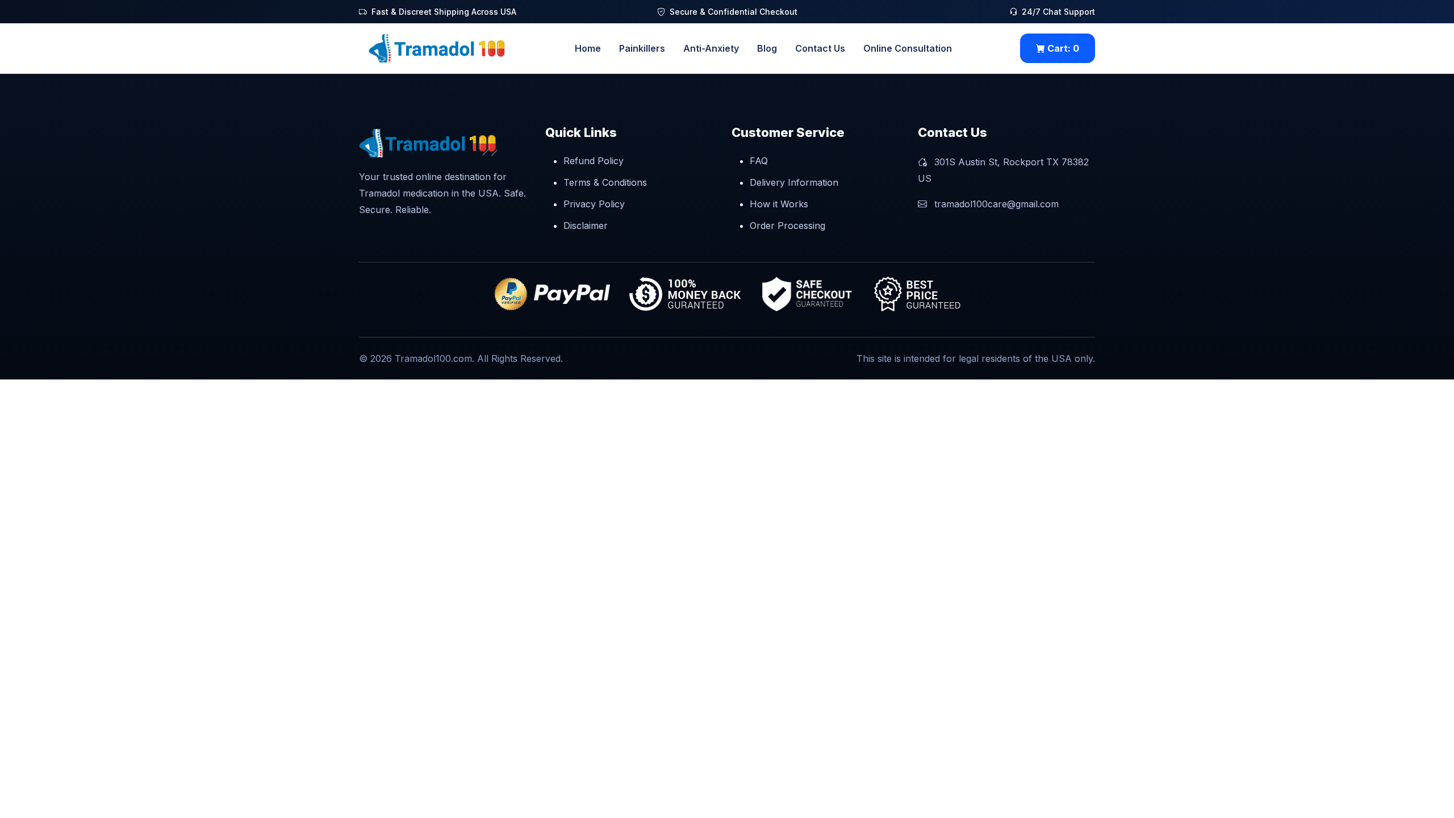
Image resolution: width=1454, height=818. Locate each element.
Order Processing (787, 225)
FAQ (759, 160)
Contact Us (820, 48)
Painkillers (642, 48)
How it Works (779, 204)
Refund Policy (593, 160)
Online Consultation (907, 48)
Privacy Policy (594, 204)
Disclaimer (585, 225)
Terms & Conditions (605, 182)
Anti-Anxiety (711, 48)
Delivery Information (794, 182)
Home (588, 48)
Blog (767, 48)
